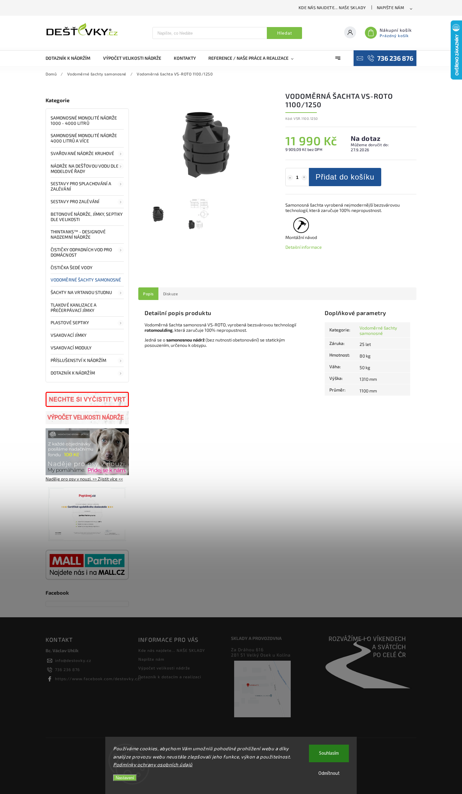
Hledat (284, 33)
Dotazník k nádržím (73, 372)
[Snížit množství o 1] (290, 177)
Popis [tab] (148, 293)
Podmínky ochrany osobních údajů (153, 764)
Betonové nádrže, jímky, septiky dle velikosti (87, 216)
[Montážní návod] (301, 228)
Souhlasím (329, 753)
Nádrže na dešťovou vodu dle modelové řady (84, 168)
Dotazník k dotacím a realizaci (169, 676)
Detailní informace (303, 247)
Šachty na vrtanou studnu (81, 292)
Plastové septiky (70, 322)
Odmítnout (329, 773)
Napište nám (390, 7)
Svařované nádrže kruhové (82, 153)
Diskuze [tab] (170, 293)
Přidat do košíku (345, 177)
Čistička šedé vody (71, 267)
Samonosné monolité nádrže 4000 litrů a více (84, 138)
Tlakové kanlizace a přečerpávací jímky (73, 307)
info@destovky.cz (73, 660)
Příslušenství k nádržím (78, 360)
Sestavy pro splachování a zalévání (81, 186)
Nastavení (125, 777)
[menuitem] (71, 58)
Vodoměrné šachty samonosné (86, 279)
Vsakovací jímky (69, 335)
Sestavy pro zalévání (75, 201)
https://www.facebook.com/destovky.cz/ (98, 678)
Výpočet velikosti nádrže (164, 667)
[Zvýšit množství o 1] (304, 177)
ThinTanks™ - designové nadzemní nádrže (78, 234)
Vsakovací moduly (71, 347)
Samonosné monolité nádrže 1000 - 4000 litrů (84, 120)
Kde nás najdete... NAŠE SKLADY (332, 7)
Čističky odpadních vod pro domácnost (81, 252)
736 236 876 (67, 669)
